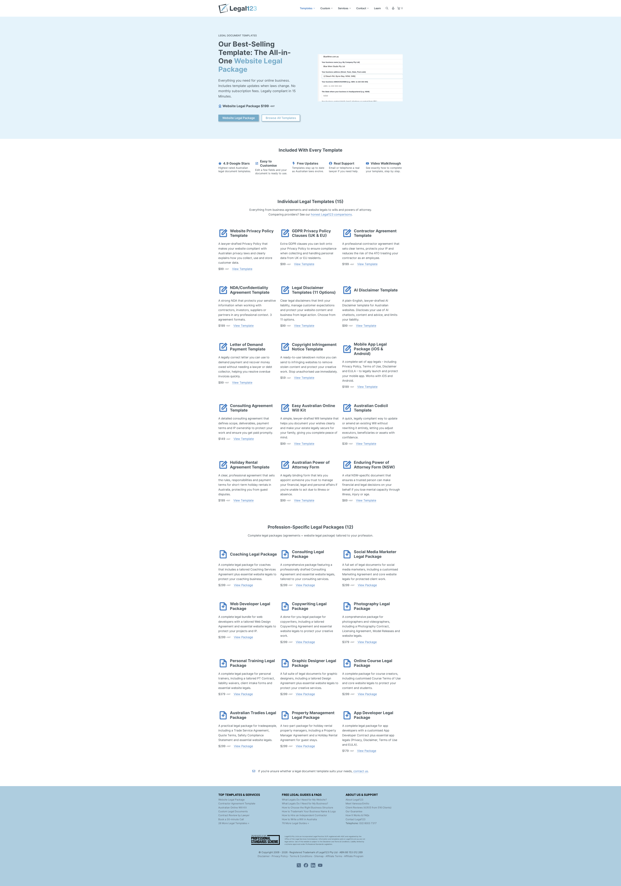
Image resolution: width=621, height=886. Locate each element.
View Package (243, 585)
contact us (360, 771)
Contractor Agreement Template (236, 803)
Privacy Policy (280, 856)
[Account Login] (394, 8)
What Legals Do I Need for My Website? (304, 799)
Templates (306, 8)
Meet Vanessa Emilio (357, 803)
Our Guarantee (354, 811)
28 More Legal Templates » (233, 823)
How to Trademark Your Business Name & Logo (309, 811)
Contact (361, 8)
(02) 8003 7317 (368, 823)
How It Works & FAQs (357, 815)
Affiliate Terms (334, 856)
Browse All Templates (281, 118)
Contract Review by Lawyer (234, 815)
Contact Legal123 (355, 819)
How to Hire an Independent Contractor (304, 815)
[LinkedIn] (314, 868)
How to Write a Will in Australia (299, 819)
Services (343, 8)
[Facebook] (307, 868)
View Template (242, 269)
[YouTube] (321, 868)
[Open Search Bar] (387, 8)
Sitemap (319, 856)
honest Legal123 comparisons (331, 214)
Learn (377, 8)
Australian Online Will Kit (232, 807)
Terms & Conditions (301, 856)
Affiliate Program (353, 856)
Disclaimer (264, 856)
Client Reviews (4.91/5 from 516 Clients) (368, 807)
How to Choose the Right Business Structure (307, 807)
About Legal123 (354, 799)
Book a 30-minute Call (231, 819)
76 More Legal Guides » (295, 823)
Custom (325, 8)
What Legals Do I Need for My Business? (305, 803)
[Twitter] (300, 868)
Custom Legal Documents (233, 811)
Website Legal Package (238, 118)
